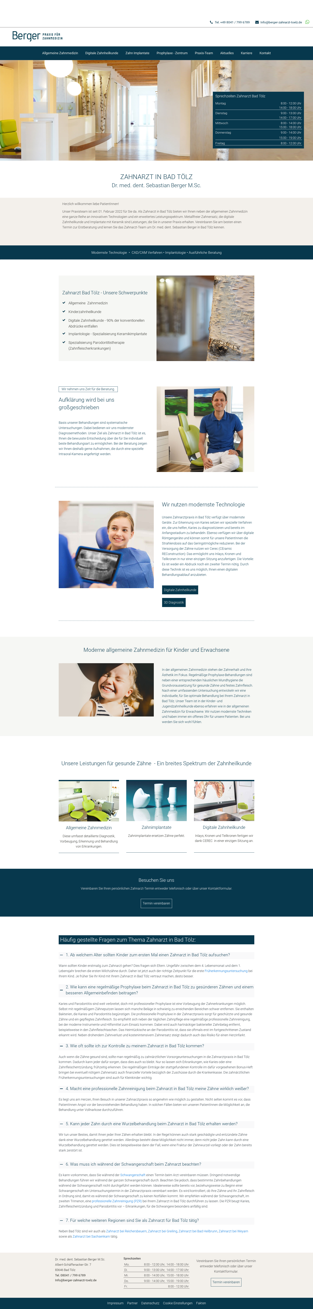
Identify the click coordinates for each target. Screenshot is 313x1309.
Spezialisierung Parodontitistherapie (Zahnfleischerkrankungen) (96, 345)
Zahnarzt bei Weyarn (233, 1231)
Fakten (201, 1303)
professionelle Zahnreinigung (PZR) (117, 1201)
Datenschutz (150, 1303)
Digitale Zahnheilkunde (180, 590)
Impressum (115, 1303)
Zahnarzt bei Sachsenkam (91, 1236)
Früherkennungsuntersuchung (226, 971)
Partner (132, 1303)
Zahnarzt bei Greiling (162, 1231)
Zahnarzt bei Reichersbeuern (126, 1231)
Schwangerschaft (132, 1175)
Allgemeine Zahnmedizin (88, 303)
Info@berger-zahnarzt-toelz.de (281, 22)
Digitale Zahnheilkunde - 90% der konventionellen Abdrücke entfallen (106, 323)
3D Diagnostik (174, 602)
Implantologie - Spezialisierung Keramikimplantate (107, 334)
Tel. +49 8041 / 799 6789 (232, 22)
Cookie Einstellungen (178, 1303)
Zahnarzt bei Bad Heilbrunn (198, 1231)
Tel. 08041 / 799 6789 (70, 1275)
